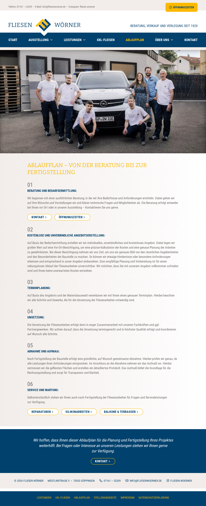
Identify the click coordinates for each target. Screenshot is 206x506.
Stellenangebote (105, 497)
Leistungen (44, 497)
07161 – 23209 (24, 6)
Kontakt (191, 40)
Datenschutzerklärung (154, 497)
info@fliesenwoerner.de (53, 6)
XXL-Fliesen (106, 40)
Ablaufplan (135, 40)
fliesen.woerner (87, 6)
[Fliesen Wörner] (44, 27)
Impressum (127, 497)
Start (12, 40)
